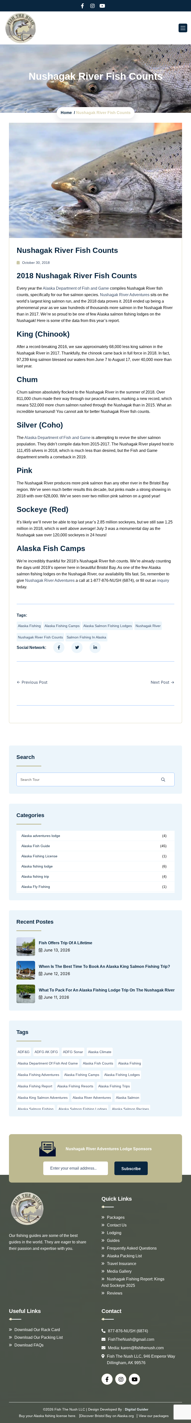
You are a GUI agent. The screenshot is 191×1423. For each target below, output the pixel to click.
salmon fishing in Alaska (86, 637)
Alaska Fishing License (39, 856)
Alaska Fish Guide (35, 846)
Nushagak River (148, 626)
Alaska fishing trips (114, 1086)
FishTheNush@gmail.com (131, 1339)
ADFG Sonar (73, 1052)
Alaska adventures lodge (40, 836)
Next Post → (162, 682)
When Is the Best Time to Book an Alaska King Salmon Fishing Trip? (104, 966)
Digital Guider (136, 1409)
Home (66, 113)
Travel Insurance (121, 1264)
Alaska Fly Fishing (35, 887)
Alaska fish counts (98, 1063)
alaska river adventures (92, 1098)
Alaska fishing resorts (75, 1086)
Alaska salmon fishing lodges (107, 626)
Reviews (114, 1293)
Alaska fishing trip (35, 876)
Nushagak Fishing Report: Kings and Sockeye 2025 (132, 1282)
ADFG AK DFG (46, 1052)
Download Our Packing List (38, 1337)
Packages (116, 1217)
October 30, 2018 (36, 263)
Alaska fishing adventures (38, 1075)
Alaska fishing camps (62, 626)
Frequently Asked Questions (132, 1248)
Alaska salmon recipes (130, 1109)
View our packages (154, 1416)
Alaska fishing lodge (37, 866)
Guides (113, 1240)
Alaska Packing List (124, 1256)
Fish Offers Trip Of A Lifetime (65, 943)
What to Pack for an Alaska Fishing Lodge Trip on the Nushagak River (107, 990)
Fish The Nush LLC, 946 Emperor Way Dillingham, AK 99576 (141, 1359)
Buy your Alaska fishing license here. (47, 1416)
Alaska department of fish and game (48, 1063)
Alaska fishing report (35, 1086)
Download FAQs (29, 1345)
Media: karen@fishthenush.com (136, 1348)
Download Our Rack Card (37, 1330)
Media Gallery (119, 1271)
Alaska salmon (127, 1098)
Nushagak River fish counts (40, 637)
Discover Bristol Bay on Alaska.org (107, 1416)
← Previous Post (32, 682)
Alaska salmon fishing (35, 1109)
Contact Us (117, 1225)
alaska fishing (29, 626)
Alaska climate (99, 1052)
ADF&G (24, 1052)
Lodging (114, 1233)
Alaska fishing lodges (122, 1075)
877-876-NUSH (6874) (128, 1331)
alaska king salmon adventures (43, 1098)
